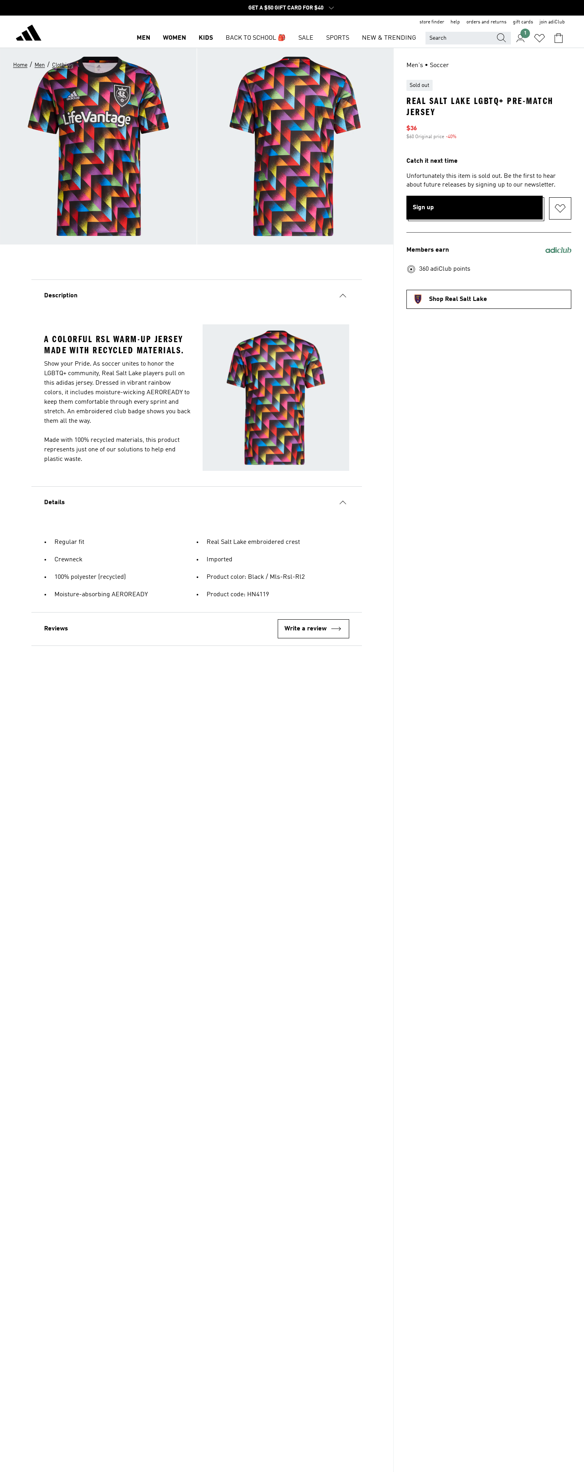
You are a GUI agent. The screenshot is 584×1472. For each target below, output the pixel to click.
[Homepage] (28, 34)
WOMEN (174, 38)
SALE (305, 38)
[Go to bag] (558, 38)
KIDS (206, 38)
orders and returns (486, 22)
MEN (143, 38)
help (455, 22)
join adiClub (552, 22)
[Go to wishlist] (539, 38)
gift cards (523, 22)
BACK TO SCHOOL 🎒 (256, 38)
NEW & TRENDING (389, 38)
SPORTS (337, 38)
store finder (432, 22)
